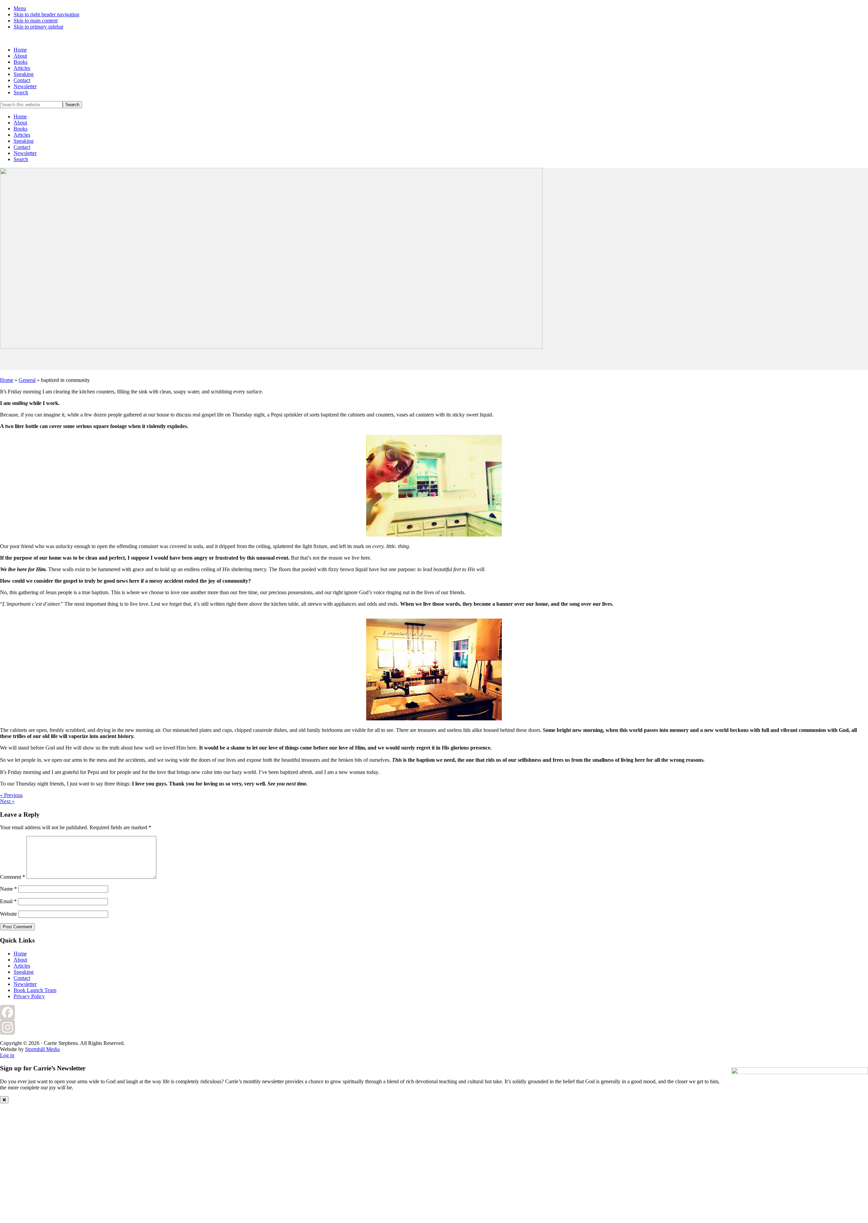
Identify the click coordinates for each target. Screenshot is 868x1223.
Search (21, 159)
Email (8, 901)
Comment (12, 877)
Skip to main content (36, 20)
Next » (7, 801)
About (20, 122)
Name (8, 889)
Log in (7, 1055)
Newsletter (25, 153)
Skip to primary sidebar (38, 27)
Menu (20, 8)
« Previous (11, 795)
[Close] (4, 1099)
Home (20, 116)
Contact (22, 147)
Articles (22, 135)
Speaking (24, 141)
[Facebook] (434, 1012)
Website (8, 914)
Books (20, 129)
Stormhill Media (42, 1049)
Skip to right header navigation (46, 14)
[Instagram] (434, 1027)
